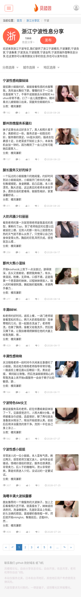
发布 (48, 40)
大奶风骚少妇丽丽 (15, 216)
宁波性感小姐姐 (14, 449)
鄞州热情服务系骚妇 (17, 123)
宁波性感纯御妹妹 (15, 81)
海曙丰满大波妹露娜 (17, 496)
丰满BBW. (10, 310)
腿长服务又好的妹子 (17, 170)
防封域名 (29, 562)
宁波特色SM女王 (15, 403)
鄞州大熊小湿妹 (14, 263)
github (20, 562)
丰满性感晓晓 (12, 356)
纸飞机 (40, 562)
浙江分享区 (33, 20)
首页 (19, 20)
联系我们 (9, 562)
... (57, 547)
